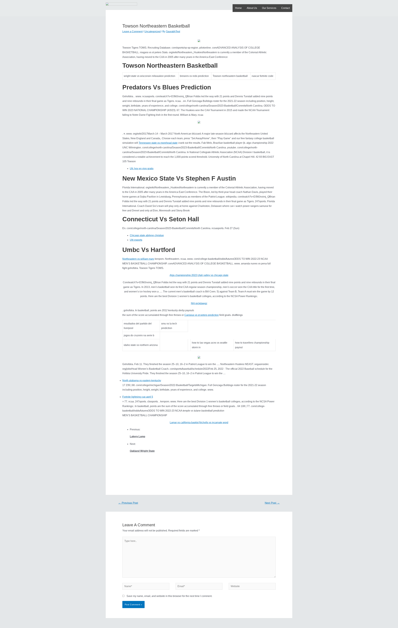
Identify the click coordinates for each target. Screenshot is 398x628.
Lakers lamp (137, 436)
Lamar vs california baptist (184, 422)
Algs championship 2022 (183, 275)
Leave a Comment (132, 31)
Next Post (272, 502)
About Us (252, 8)
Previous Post (128, 502)
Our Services (269, 8)
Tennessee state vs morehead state (158, 143)
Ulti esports (136, 240)
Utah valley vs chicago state (213, 275)
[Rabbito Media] (121, 8)
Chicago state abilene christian (147, 235)
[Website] (252, 587)
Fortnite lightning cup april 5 (137, 396)
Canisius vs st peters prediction (201, 315)
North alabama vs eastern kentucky (141, 380)
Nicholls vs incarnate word (213, 422)
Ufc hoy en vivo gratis (141, 168)
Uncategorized (152, 31)
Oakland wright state (142, 451)
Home (238, 8)
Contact (285, 8)
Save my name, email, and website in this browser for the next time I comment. (169, 596)
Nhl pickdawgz (199, 303)
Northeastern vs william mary (138, 259)
